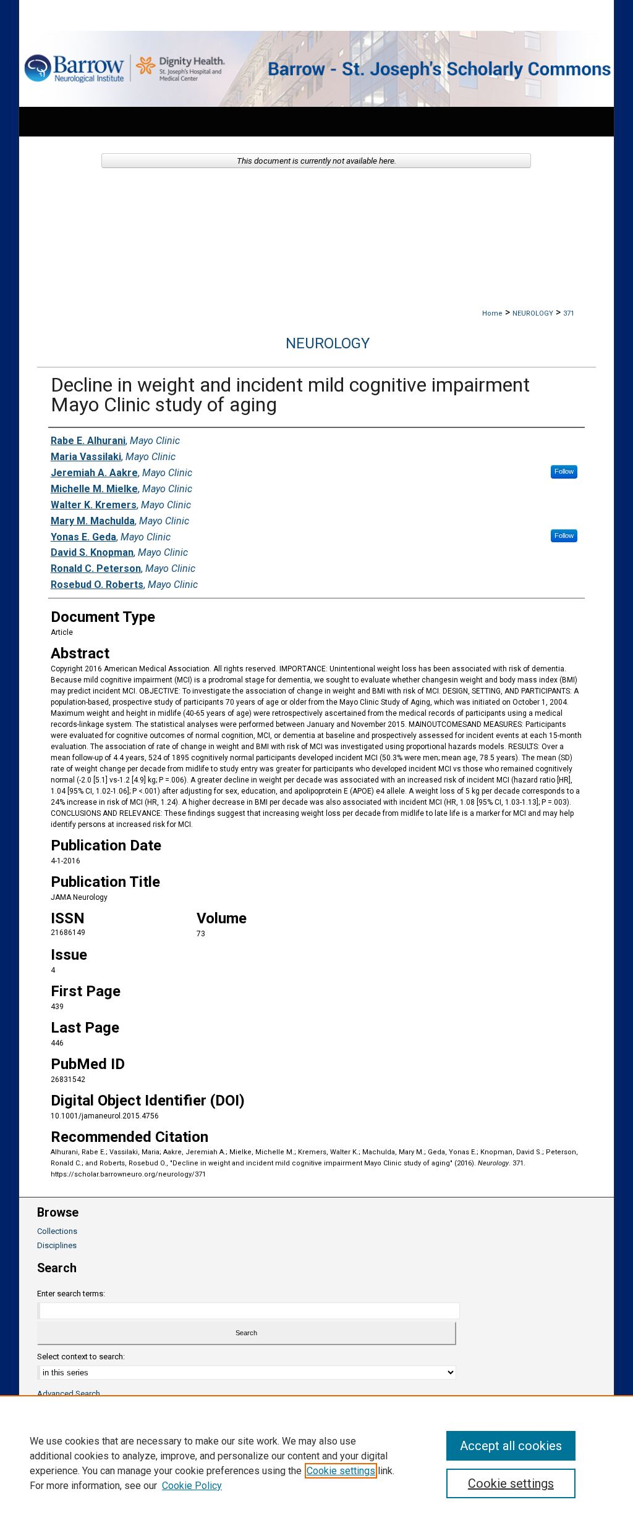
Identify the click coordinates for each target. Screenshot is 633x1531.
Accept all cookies (511, 1445)
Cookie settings (341, 1471)
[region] (316, 1463)
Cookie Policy (192, 1485)
